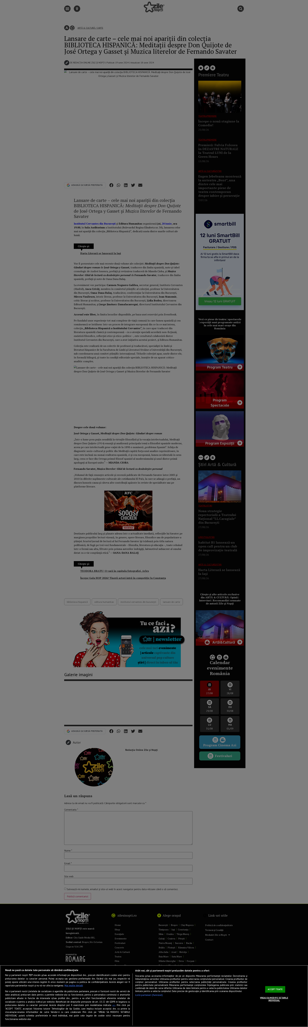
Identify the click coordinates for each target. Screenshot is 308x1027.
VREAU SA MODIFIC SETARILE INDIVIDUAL (274, 999)
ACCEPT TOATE (275, 989)
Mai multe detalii (73, 985)
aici (113, 1005)
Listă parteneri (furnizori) (149, 995)
